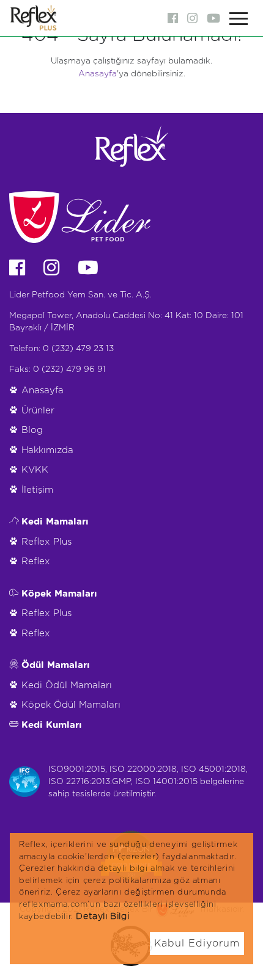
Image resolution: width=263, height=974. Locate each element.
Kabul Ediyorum (197, 943)
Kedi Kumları (51, 725)
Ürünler (37, 410)
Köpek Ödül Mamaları (70, 705)
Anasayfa (97, 74)
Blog (32, 430)
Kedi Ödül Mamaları (66, 685)
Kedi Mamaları (55, 521)
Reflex (35, 561)
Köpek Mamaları (59, 593)
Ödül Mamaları (55, 665)
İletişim (37, 490)
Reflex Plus (46, 542)
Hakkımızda (47, 450)
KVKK (34, 469)
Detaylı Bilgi (102, 916)
